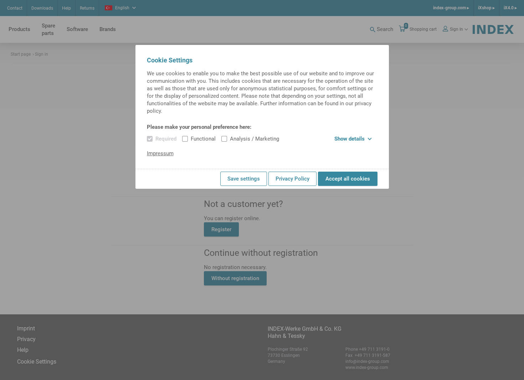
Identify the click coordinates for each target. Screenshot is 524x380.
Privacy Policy (292, 179)
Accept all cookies (347, 179)
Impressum (160, 153)
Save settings (243, 179)
